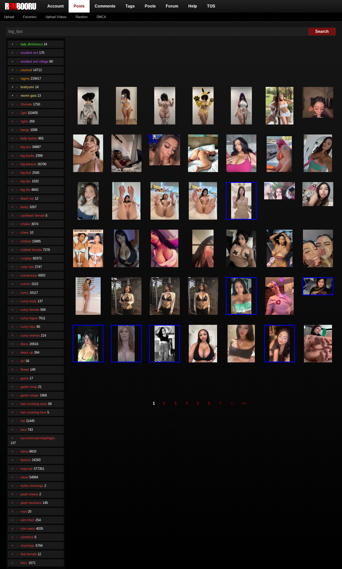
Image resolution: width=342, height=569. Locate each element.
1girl (24, 113)
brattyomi (27, 87)
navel (24, 477)
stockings (28, 545)
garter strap (29, 387)
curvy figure (29, 318)
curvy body (29, 301)
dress (25, 344)
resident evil (29, 53)
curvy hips (28, 327)
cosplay (26, 258)
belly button (29, 138)
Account (55, 6)
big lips (26, 181)
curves (25, 284)
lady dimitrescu (32, 44)
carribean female (33, 215)
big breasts (29, 164)
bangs (25, 130)
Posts (80, 6)
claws (25, 232)
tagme (25, 78)
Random (82, 17)
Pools (150, 6)
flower (25, 369)
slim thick (28, 520)
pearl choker (29, 494)
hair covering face (33, 412)
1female (26, 104)
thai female (29, 554)
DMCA (101, 17)
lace (24, 430)
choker (25, 224)
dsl (23, 361)
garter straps (30, 395)
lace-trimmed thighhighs (38, 438)
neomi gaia (28, 95)
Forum (172, 6)
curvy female (30, 310)
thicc (24, 563)
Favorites (30, 17)
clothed (26, 241)
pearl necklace (31, 503)
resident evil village (34, 61)
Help (192, 6)
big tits (25, 190)
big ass (26, 147)
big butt (26, 173)
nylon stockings (32, 486)
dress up (27, 352)
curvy (25, 293)
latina (24, 451)
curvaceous (29, 275)
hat (23, 421)
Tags (130, 6)
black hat (27, 198)
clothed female (31, 250)
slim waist (28, 528)
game (25, 378)
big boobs (28, 156)
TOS (211, 6)
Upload (9, 17)
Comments (105, 6)
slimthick (27, 537)
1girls (24, 121)
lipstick (26, 460)
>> (244, 403)
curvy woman (30, 335)
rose (24, 511)
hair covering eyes (34, 404)
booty (25, 207)
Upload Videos (56, 17)
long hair (27, 469)
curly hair (27, 267)
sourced (26, 70)
